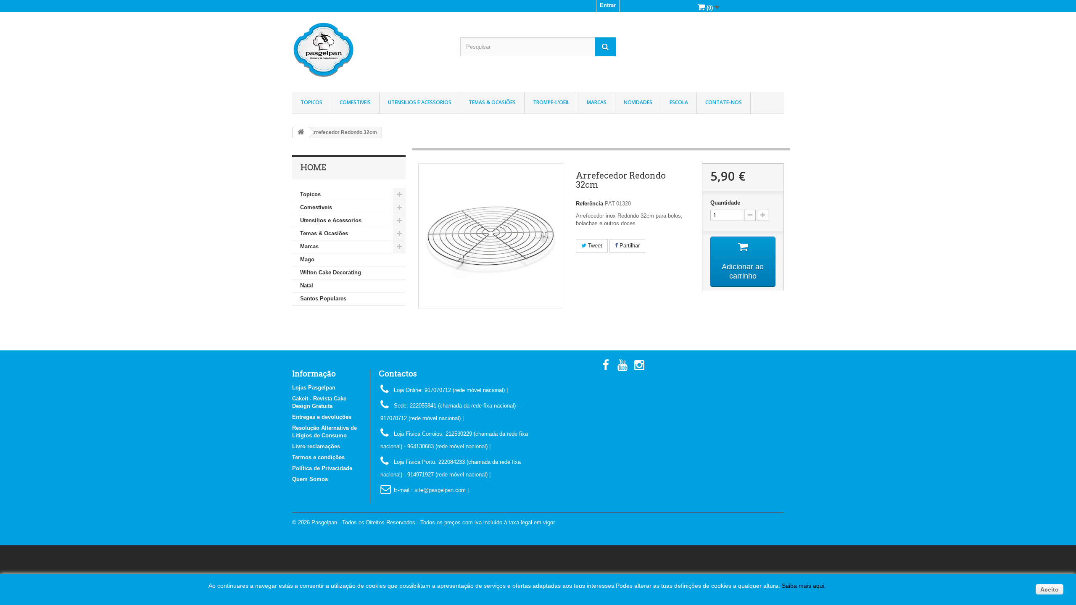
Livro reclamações (316, 446)
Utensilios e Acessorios (419, 102)
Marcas (597, 102)
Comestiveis (355, 102)
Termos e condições (318, 457)
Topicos (311, 102)
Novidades (638, 102)
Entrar (608, 5)
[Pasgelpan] (370, 50)
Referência (589, 203)
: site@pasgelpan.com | (440, 490)
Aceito (1049, 589)
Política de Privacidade (322, 468)
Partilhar (629, 245)
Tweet (594, 245)
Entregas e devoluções (321, 417)
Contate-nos (723, 102)
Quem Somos (310, 479)
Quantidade (725, 203)
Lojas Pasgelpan (313, 387)
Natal (306, 285)
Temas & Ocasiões (492, 102)
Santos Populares (323, 298)
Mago (307, 259)
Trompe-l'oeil (551, 102)
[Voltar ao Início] (301, 132)
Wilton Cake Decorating (330, 272)
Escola (679, 102)
